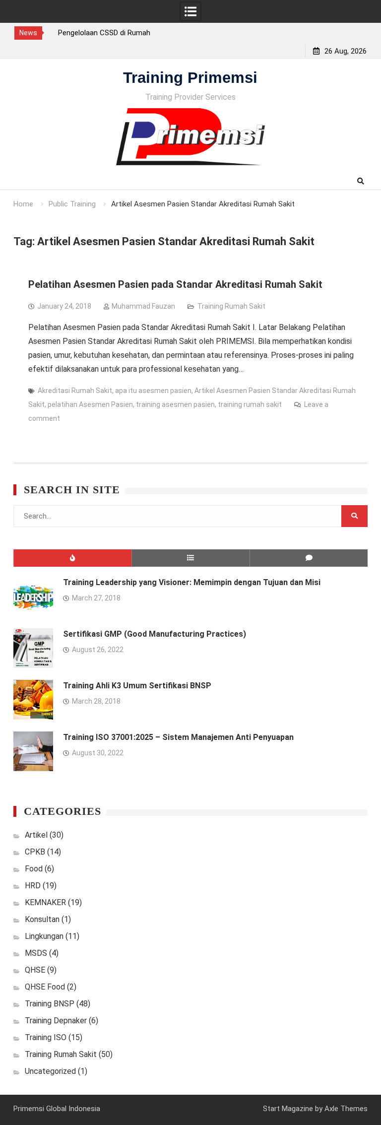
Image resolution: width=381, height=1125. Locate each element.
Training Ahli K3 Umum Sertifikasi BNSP (137, 685)
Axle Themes (346, 1108)
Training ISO (45, 1037)
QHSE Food (45, 987)
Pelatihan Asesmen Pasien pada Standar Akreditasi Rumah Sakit (175, 284)
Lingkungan (44, 936)
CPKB (35, 852)
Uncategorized (50, 1071)
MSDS (36, 953)
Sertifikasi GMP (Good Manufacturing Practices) (154, 634)
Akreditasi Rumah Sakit (75, 391)
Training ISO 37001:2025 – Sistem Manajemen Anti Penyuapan (178, 737)
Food (34, 868)
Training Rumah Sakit (231, 306)
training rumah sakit (250, 404)
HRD (33, 885)
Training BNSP (49, 1003)
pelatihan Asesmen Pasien (90, 404)
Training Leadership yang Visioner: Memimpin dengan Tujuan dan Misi (191, 582)
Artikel (36, 835)
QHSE (35, 970)
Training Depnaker (56, 1020)
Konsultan (42, 919)
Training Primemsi (190, 77)
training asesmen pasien (175, 404)
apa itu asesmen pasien (153, 391)
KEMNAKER (45, 902)
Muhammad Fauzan (143, 306)
